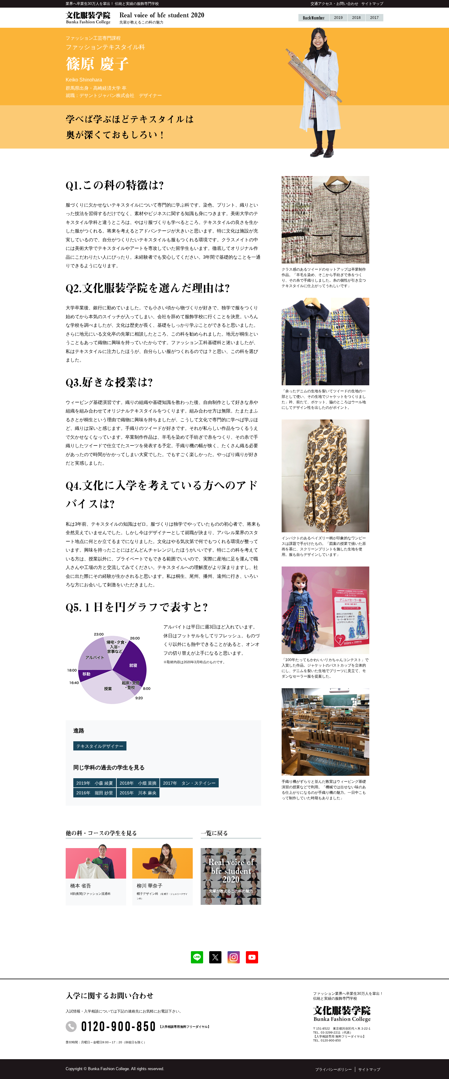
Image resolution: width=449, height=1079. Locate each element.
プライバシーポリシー (333, 1069)
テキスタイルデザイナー (99, 746)
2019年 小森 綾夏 (94, 783)
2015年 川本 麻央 (138, 792)
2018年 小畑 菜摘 (138, 783)
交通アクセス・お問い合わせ (334, 4)
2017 (374, 18)
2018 (356, 18)
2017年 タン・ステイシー (189, 783)
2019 (338, 18)
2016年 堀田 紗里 (94, 792)
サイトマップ (372, 4)
